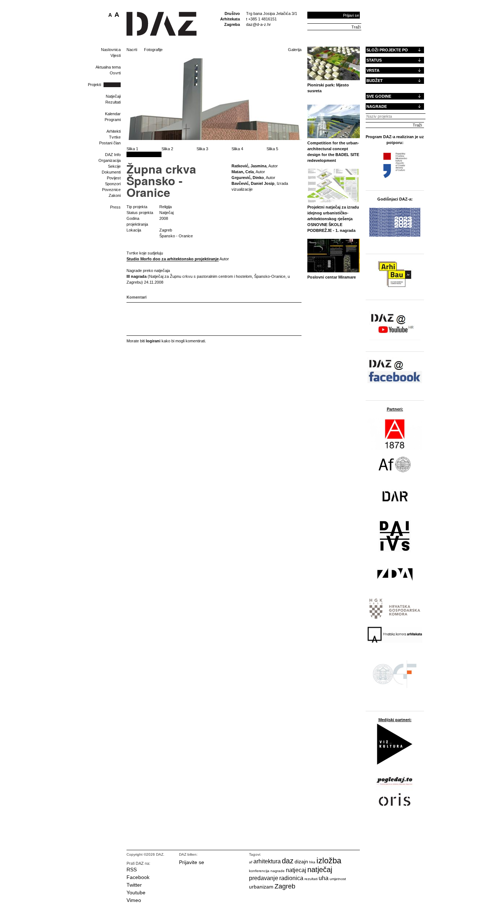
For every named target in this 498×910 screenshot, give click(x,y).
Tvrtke (115, 137)
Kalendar (113, 114)
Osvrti (115, 73)
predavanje (263, 878)
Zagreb (285, 886)
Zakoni (115, 195)
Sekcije (114, 166)
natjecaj (296, 870)
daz (287, 861)
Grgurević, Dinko (248, 177)
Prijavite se (191, 862)
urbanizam (261, 887)
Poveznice (111, 189)
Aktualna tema (108, 67)
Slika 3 (202, 149)
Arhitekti (113, 131)
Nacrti (132, 49)
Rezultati (113, 102)
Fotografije (153, 49)
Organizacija (109, 160)
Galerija (294, 49)
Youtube (136, 892)
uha (323, 878)
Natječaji (113, 96)
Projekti (94, 84)
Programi (113, 119)
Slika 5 (272, 149)
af (250, 862)
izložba (328, 860)
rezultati (311, 879)
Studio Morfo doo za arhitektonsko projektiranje (173, 259)
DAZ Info (113, 154)
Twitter (134, 885)
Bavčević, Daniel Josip (253, 183)
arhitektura (267, 861)
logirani (153, 341)
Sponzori (113, 184)
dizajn (301, 861)
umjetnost (338, 879)
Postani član (110, 143)
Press (115, 207)
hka (312, 862)
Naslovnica (111, 49)
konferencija (259, 871)
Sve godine (378, 96)
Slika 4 (237, 149)
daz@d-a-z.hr (258, 24)
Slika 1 (132, 149)
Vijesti (115, 55)
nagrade (278, 871)
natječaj (319, 870)
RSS (132, 869)
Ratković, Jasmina (249, 166)
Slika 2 (167, 149)
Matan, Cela (243, 172)
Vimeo (134, 900)
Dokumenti (111, 172)
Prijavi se (351, 15)
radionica (291, 878)
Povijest (114, 178)
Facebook (138, 877)
